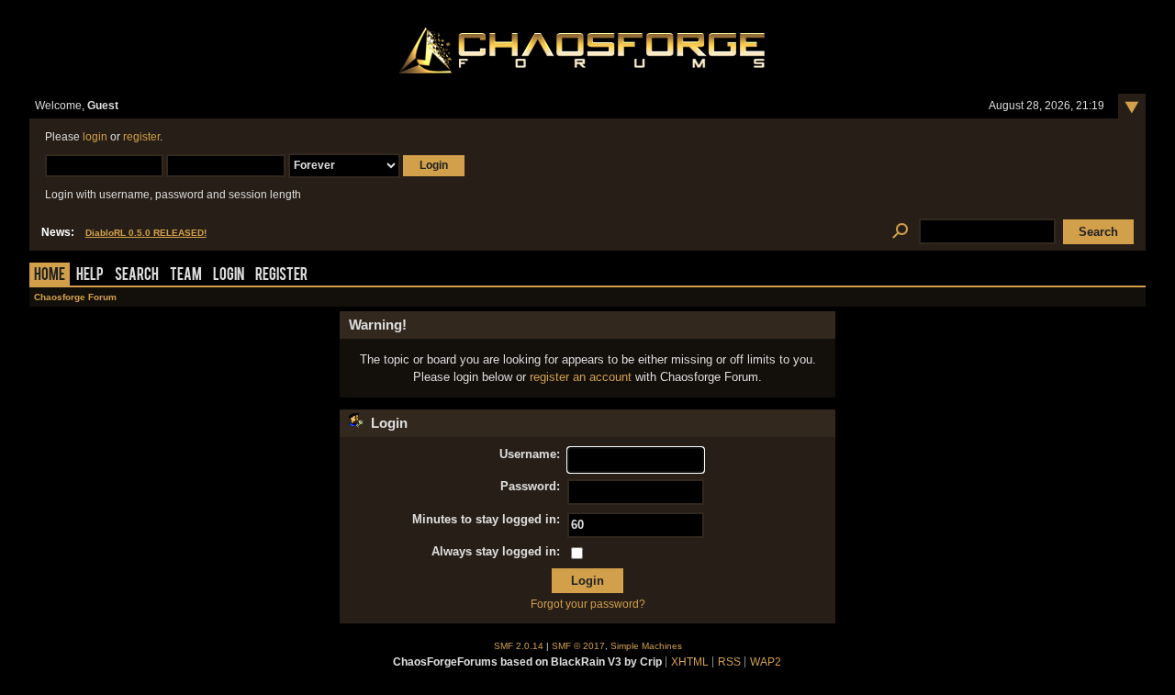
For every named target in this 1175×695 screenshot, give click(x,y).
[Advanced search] (900, 232)
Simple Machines (646, 646)
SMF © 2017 (578, 646)
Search (137, 276)
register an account (581, 377)
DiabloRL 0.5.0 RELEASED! (146, 233)
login (95, 136)
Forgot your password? (588, 604)
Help (90, 276)
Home (49, 276)
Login (228, 276)
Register (281, 276)
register (141, 136)
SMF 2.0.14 (518, 646)
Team (186, 276)
